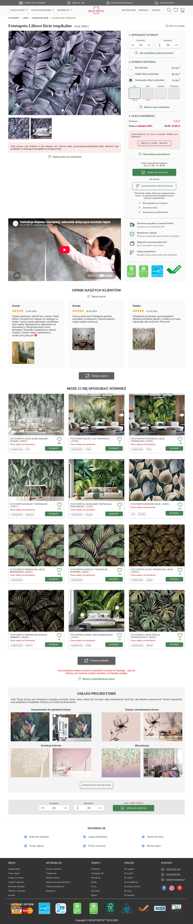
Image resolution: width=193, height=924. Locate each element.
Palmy (89, 449)
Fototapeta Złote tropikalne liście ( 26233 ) (152, 570)
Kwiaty (95, 882)
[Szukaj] (169, 10)
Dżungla (89, 514)
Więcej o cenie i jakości (154, 143)
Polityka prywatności (55, 886)
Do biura (128, 891)
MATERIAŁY (144, 10)
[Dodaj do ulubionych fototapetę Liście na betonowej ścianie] (58, 439)
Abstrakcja (95, 877)
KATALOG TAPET (18, 10)
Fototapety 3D (97, 873)
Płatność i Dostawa (16, 891)
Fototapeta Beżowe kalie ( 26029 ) (150, 504)
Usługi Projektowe (16, 882)
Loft (28, 449)
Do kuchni (128, 873)
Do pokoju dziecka (132, 886)
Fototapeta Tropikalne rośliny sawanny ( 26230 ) (28, 636)
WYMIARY (54, 448)
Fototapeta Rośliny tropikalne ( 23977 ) (28, 505)
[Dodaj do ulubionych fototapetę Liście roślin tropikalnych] (179, 635)
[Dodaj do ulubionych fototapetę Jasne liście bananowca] (119, 635)
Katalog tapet (14, 869)
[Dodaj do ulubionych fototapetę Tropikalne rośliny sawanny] (58, 635)
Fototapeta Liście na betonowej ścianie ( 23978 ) (29, 439)
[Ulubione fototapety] (175, 10)
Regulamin (50, 891)
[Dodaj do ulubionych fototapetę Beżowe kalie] (179, 505)
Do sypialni (129, 869)
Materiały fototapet (16, 886)
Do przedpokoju (131, 882)
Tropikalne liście (16, 449)
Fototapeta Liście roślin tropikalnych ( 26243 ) (145, 636)
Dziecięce (95, 891)
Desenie (29, 645)
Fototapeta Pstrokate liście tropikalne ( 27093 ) (148, 439)
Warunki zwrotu (52, 878)
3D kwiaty (142, 514)
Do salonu (128, 877)
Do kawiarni (129, 895)
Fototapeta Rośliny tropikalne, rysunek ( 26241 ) (89, 570)
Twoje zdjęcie (14, 873)
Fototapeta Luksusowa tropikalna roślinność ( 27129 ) (90, 505)
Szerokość (140, 40)
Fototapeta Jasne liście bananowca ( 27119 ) (91, 636)
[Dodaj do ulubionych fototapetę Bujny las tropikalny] (119, 439)
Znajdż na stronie (15, 878)
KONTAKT (156, 10)
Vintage (150, 580)
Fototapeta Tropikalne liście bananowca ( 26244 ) (27, 570)
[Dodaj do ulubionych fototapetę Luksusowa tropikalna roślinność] (119, 505)
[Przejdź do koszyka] (182, 10)
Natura (95, 895)
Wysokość (168, 40)
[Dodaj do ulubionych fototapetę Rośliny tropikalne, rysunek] (119, 570)
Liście (95, 886)
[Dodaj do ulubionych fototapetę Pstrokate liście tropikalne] (179, 439)
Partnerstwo (51, 873)
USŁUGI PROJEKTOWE (41, 10)
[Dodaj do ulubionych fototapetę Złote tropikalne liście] (179, 570)
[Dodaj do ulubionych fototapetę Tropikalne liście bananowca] (58, 570)
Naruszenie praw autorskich (58, 882)
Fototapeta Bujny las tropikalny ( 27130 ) (90, 439)
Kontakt (11, 895)
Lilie (134, 514)
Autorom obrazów (53, 869)
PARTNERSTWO (129, 10)
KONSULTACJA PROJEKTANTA (96, 785)
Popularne (29, 514)
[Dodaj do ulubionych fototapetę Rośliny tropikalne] (58, 505)
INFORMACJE (63, 10)
